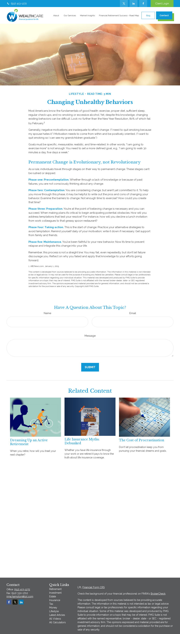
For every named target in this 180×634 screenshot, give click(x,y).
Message (90, 335)
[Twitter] (124, 3)
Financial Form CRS (93, 587)
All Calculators (57, 622)
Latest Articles (57, 615)
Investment (55, 592)
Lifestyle (54, 611)
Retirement (55, 589)
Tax (51, 603)
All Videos (55, 618)
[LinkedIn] (133, 3)
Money (53, 607)
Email (132, 313)
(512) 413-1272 (19, 3)
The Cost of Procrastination (141, 440)
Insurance (54, 600)
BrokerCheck (158, 593)
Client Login (162, 3)
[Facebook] (143, 3)
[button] (56, 15)
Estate (52, 596)
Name (47, 313)
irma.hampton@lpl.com (20, 596)
